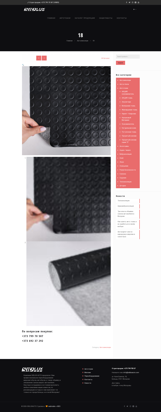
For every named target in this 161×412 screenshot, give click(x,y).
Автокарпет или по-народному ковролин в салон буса (126, 234)
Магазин (87, 372)
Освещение (124, 166)
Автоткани (124, 88)
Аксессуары (124, 146)
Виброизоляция (126, 154)
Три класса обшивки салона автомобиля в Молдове (126, 213)
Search (120, 63)
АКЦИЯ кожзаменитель (128, 93)
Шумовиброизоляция (126, 206)
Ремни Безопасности (128, 170)
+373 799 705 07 (130, 368)
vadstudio (51, 406)
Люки (122, 162)
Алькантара (126, 102)
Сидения (123, 178)
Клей (121, 158)
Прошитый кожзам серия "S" (129, 141)
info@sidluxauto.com (131, 372)
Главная (69, 41)
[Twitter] (129, 2)
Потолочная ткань (129, 132)
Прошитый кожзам (129, 136)
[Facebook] (127, 2)
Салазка (123, 174)
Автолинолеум (82, 41)
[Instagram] (132, 2)
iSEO (58, 406)
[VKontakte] (135, 2)
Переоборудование (91, 376)
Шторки (123, 186)
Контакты (88, 380)
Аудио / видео (125, 150)
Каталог (106, 58)
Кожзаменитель (128, 124)
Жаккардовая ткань (129, 110)
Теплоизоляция (125, 182)
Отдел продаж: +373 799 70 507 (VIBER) (44, 2)
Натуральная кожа (129, 128)
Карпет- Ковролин (129, 114)
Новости (87, 383)
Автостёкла (124, 84)
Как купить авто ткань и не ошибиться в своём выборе (127, 224)
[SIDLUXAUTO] (34, 9)
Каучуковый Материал (126, 119)
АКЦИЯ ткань (127, 98)
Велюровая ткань (128, 106)
